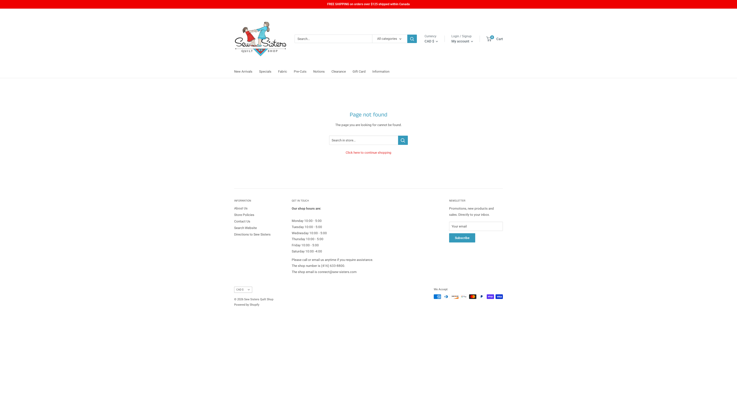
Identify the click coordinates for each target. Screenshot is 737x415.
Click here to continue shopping (368, 152)
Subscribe (462, 238)
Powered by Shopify (246, 304)
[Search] (412, 39)
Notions (319, 71)
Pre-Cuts (300, 71)
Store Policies (244, 215)
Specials (265, 71)
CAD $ (240, 289)
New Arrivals (243, 71)
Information (380, 71)
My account (460, 41)
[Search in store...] (403, 140)
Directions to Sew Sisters (252, 234)
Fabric (282, 71)
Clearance (338, 71)
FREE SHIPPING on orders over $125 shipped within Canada (368, 4)
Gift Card (359, 71)
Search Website (245, 228)
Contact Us (242, 221)
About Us (241, 208)
